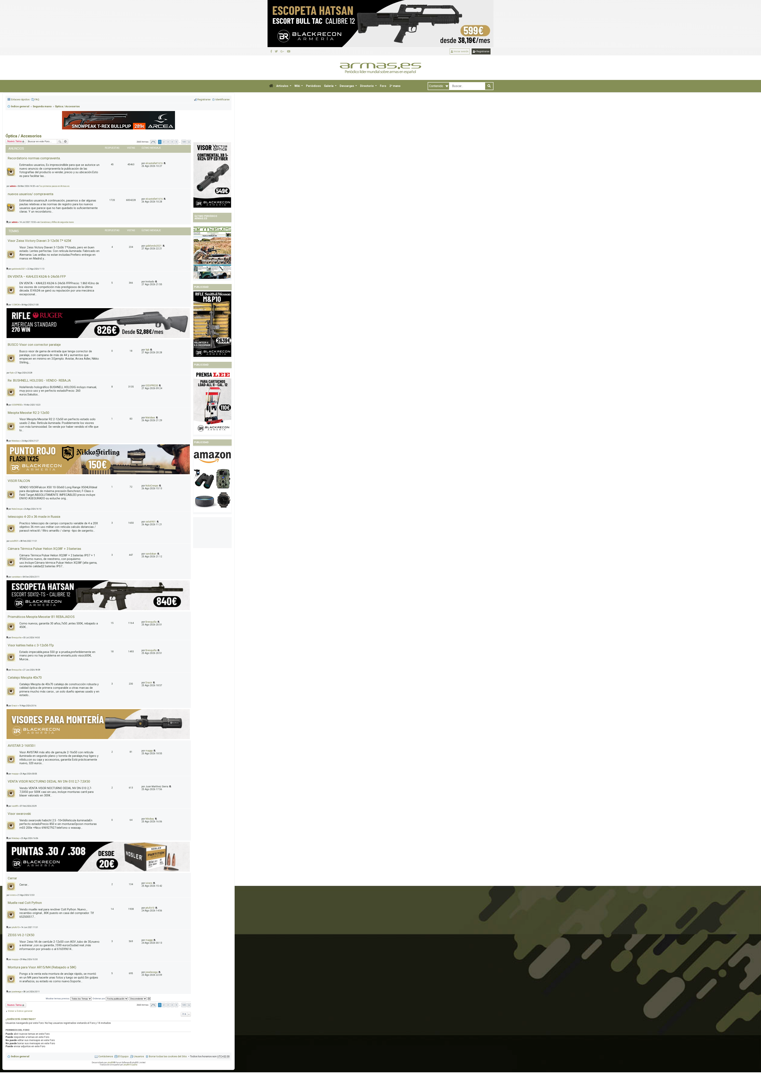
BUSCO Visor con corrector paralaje (34, 345)
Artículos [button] (282, 85)
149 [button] (184, 1005)
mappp (149, 750)
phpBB (110, 1062)
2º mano (395, 85)
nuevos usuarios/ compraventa (30, 194)
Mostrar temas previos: (58, 998)
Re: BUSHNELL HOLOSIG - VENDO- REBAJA (39, 380)
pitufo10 (149, 907)
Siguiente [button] (189, 1005)
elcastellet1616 (154, 199)
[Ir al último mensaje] (164, 199)
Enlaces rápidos (20, 99)
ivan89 (15, 806)
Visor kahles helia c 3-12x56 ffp (31, 645)
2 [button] (163, 1005)
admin (13, 186)
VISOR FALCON (19, 481)
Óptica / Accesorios (24, 136)
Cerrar (12, 878)
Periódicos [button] (313, 85)
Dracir (148, 682)
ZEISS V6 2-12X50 (21, 935)
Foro (383, 85)
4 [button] (172, 1005)
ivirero (148, 883)
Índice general (20, 1056)
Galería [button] (329, 85)
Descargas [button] (347, 85)
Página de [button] (153, 1005)
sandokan (150, 553)
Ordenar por (99, 998)
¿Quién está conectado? (21, 1019)
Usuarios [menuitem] (139, 1056)
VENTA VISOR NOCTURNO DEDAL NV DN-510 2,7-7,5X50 (49, 781)
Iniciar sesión (460, 51)
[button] (271, 86)
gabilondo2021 (153, 245)
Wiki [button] (297, 85)
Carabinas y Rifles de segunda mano (57, 222)
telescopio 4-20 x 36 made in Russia (34, 517)
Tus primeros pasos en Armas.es (54, 186)
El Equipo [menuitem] (123, 1056)
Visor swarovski (19, 814)
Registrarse (482, 51)
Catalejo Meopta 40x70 (25, 677)
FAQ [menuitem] (36, 99)
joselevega (151, 972)
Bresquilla (151, 621)
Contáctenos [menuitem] (105, 1056)
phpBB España (130, 1065)
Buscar (60, 141)
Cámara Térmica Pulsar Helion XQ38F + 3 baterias (44, 549)
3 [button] (168, 1005)
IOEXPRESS (151, 385)
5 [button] (176, 1005)
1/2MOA (16, 305)
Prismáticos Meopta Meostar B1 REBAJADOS (41, 617)
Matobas (150, 417)
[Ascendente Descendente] (138, 998)
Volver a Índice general (20, 1011)
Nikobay (149, 818)
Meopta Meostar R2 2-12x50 (28, 413)
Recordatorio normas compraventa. (34, 158)
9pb (147, 349)
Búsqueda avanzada (65, 141)
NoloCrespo (151, 485)
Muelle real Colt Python (25, 903)
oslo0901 (150, 521)
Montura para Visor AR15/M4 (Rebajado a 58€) (42, 967)
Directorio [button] (367, 85)
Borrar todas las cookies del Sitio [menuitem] (168, 1056)
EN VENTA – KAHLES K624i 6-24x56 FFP (37, 276)
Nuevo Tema (14, 141)
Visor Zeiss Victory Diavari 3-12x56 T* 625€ (39, 241)
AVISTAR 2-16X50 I (21, 746)
